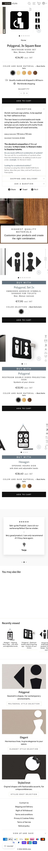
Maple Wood (18, 73)
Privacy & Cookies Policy (24, 818)
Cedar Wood (29, 73)
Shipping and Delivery (24, 179)
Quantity (24, 89)
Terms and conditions (24, 814)
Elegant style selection (24, 749)
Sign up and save (23, 833)
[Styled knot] (24, 767)
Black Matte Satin (12, 73)
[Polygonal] (24, 676)
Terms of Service (24, 822)
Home (23, 40)
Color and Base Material (24, 67)
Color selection (24, 307)
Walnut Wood (35, 73)
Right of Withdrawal (24, 810)
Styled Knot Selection (24, 794)
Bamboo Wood (24, 73)
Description (24, 109)
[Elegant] (24, 721)
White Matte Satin (26, 311)
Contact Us (24, 803)
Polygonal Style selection (24, 704)
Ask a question (24, 184)
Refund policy (24, 826)
